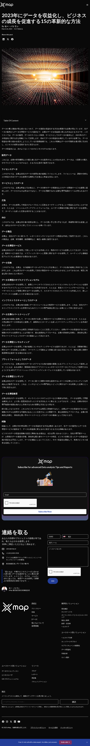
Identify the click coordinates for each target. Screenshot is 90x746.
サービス (35, 616)
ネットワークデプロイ (69, 641)
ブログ (34, 671)
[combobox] (64, 537)
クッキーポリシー (66, 727)
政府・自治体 (66, 623)
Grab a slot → (65, 742)
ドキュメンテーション (39, 681)
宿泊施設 (64, 609)
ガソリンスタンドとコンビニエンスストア (74, 616)
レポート (35, 674)
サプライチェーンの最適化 (70, 645)
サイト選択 (65, 657)
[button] (87, 5)
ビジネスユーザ (7, 675)
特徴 (33, 612)
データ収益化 (66, 649)
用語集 (34, 678)
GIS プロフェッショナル (10, 679)
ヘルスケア (65, 626)
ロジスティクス (66, 612)
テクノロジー (36, 608)
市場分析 (64, 653)
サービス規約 (53, 727)
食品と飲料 (65, 620)
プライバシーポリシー (38, 727)
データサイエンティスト (10, 671)
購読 (74, 702)
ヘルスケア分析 (66, 638)
